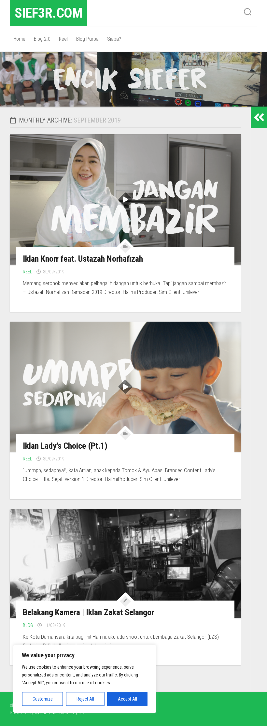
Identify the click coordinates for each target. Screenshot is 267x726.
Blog (28, 625)
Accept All (127, 699)
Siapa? (114, 39)
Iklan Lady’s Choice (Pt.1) (65, 446)
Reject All (85, 699)
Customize (43, 699)
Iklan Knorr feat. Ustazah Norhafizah (83, 259)
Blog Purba (87, 39)
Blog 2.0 (42, 39)
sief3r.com (48, 13)
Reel (63, 39)
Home (19, 39)
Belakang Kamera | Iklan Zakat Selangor (88, 612)
